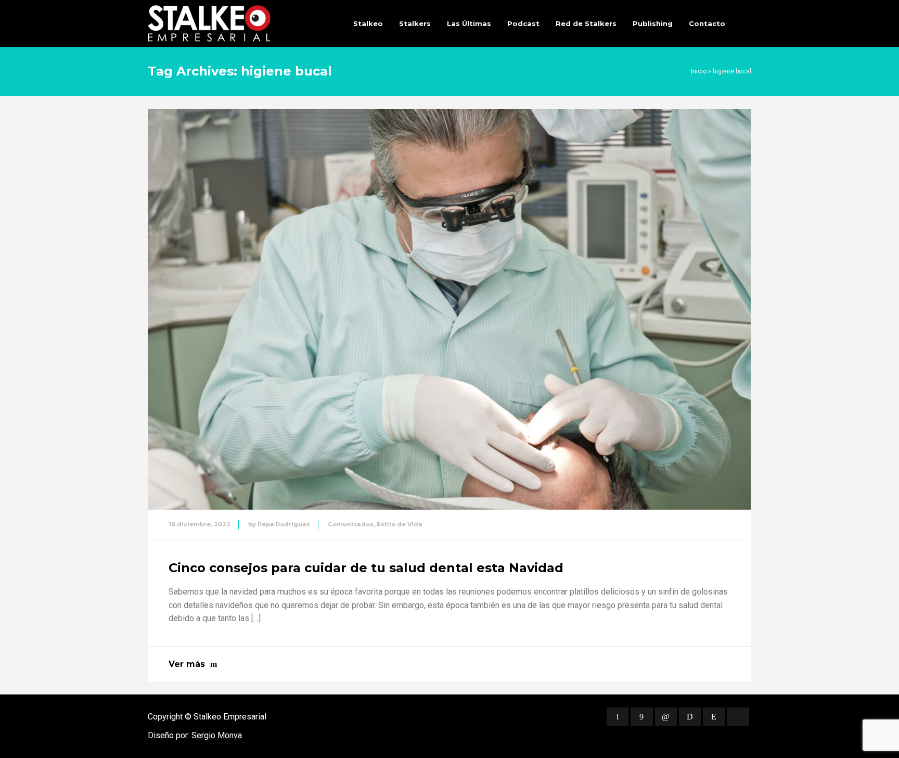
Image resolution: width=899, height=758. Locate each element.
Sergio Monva (216, 735)
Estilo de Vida (399, 524)
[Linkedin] (666, 717)
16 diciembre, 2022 (199, 524)
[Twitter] (617, 717)
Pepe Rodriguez (284, 524)
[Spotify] (690, 717)
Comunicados (351, 524)
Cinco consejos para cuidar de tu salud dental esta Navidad (366, 567)
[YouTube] (738, 717)
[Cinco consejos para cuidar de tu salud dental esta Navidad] (449, 309)
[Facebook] (641, 717)
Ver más (187, 664)
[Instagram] (714, 717)
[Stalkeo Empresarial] (209, 23)
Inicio (699, 71)
